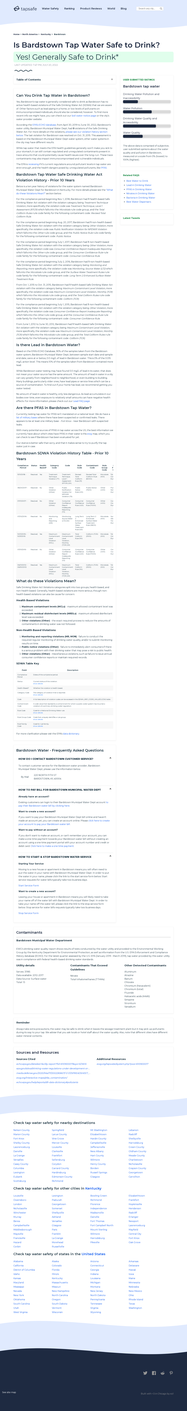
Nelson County (21, 1130)
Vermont (57, 1308)
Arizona (94, 1261)
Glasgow (95, 1176)
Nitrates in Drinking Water (140, 193)
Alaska (55, 1261)
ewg (89, 434)
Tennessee (96, 1303)
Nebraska (134, 1287)
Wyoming (95, 1312)
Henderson (135, 1208)
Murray (17, 1217)
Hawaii (132, 1270)
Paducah (57, 1200)
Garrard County (60, 1168)
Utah (16, 1308)
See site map (9, 1392)
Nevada (17, 1291)
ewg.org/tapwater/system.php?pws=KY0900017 (122, 1064)
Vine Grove (58, 1138)
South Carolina (21, 1303)
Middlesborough (22, 1229)
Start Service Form (28, 885)
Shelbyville (135, 1138)
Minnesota (134, 1282)
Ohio (131, 1295)
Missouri (56, 1287)
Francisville (19, 1238)
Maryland (18, 1282)
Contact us (21, 1373)
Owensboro (19, 1200)
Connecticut (97, 1265)
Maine (132, 1278)
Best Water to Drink (137, 181)
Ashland (56, 1217)
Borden (94, 1168)
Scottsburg (19, 1181)
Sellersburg (58, 1160)
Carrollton (134, 1176)
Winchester (19, 1212)
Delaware (134, 1265)
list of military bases (26, 417)
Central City (135, 1234)
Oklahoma (19, 1299)
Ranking (69, 8)
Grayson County (137, 1168)
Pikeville (95, 1242)
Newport (134, 1221)
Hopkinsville (135, 1204)
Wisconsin (57, 1312)
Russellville (58, 1246)
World (111, 8)
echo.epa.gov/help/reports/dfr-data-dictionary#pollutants (47, 1082)
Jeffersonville (97, 1147)
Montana (95, 1287)
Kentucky (93, 1188)
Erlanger (133, 1217)
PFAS (104, 167)
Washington (135, 1308)
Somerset (57, 1208)
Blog (124, 8)
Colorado (57, 1265)
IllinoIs (55, 1274)
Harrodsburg (136, 1143)
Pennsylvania (97, 1299)
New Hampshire (60, 1291)
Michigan (95, 1282)
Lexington (19, 1172)
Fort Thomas (97, 1221)
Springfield (58, 1130)
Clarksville (57, 1151)
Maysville (18, 1234)
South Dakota (59, 1303)
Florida (55, 1270)
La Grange (19, 1155)
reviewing (33, 164)
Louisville (57, 1147)
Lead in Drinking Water (139, 185)
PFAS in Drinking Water (139, 189)
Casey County (20, 1164)
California (18, 1265)
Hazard (17, 1242)
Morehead (57, 1242)
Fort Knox (18, 1138)
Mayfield (133, 1229)
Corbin (17, 1246)
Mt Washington (98, 1130)
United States (93, 1254)
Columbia (18, 1168)
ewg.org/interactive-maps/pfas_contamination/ (41, 1077)
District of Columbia (24, 1270)
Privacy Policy (43, 1373)
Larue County (59, 1134)
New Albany (97, 1151)
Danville (17, 1151)
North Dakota (97, 1295)
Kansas (17, 1278)
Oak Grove (134, 1242)
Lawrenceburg (21, 1147)
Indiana (94, 1274)
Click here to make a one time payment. (52, 846)
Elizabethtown (98, 1134)
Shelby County (21, 1143)
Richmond (57, 1181)
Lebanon (133, 1130)
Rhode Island (136, 1299)
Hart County (97, 1155)
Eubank (17, 1176)
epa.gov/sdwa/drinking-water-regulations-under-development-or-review (56, 1068)
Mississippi (18, 1287)
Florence (95, 1204)
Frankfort (57, 1155)
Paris (54, 1229)
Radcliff (133, 1134)
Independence (98, 1208)
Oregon (56, 1299)
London (17, 1204)
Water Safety (50, 8)
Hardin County (98, 1138)
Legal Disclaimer (70, 1373)
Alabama (18, 1261)
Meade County (137, 1155)
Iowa (131, 1274)
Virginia (94, 1308)
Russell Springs (98, 1172)
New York (18, 1295)
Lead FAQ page (81, 401)
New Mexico (135, 1291)
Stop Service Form (28, 913)
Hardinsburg (59, 1172)
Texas (132, 1303)
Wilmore (95, 1160)
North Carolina (60, 1295)
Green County (136, 1147)
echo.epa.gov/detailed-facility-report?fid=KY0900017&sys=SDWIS (51, 1064)
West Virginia (20, 1312)
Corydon (56, 1164)
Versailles (18, 1160)
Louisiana (95, 1278)
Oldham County (137, 1151)
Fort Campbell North (101, 1225)
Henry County (98, 1164)
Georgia (94, 1270)
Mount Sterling (98, 1229)
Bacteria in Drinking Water (140, 197)
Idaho (16, 1274)
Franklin (56, 1234)
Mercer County (60, 1143)
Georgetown (136, 1172)
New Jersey (96, 1291)
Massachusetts (60, 1282)
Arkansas (133, 1261)
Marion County (21, 1134)
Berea (16, 1221)
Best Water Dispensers (138, 202)
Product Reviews (91, 8)
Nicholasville (135, 1164)
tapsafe (28, 8)
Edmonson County (62, 1176)
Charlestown (136, 1160)
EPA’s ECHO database (44, 125)
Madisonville (97, 1212)
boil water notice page (84, 115)
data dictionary (71, 733)
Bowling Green (98, 1195)
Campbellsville (98, 1143)
